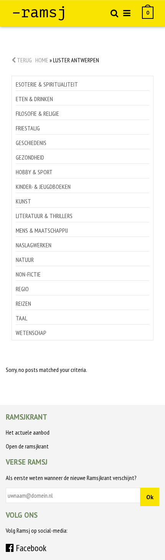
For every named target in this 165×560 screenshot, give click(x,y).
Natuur (25, 259)
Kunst (23, 201)
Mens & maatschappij (42, 230)
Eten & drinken (34, 99)
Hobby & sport (34, 172)
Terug (24, 60)
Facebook (30, 548)
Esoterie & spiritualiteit (47, 84)
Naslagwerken (33, 245)
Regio (22, 289)
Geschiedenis (31, 143)
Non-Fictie (28, 274)
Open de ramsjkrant (27, 446)
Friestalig (28, 128)
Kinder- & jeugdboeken (43, 186)
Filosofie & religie (37, 113)
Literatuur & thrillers (44, 216)
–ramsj (39, 12)
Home (41, 60)
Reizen (23, 303)
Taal (21, 318)
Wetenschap (31, 333)
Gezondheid (30, 157)
